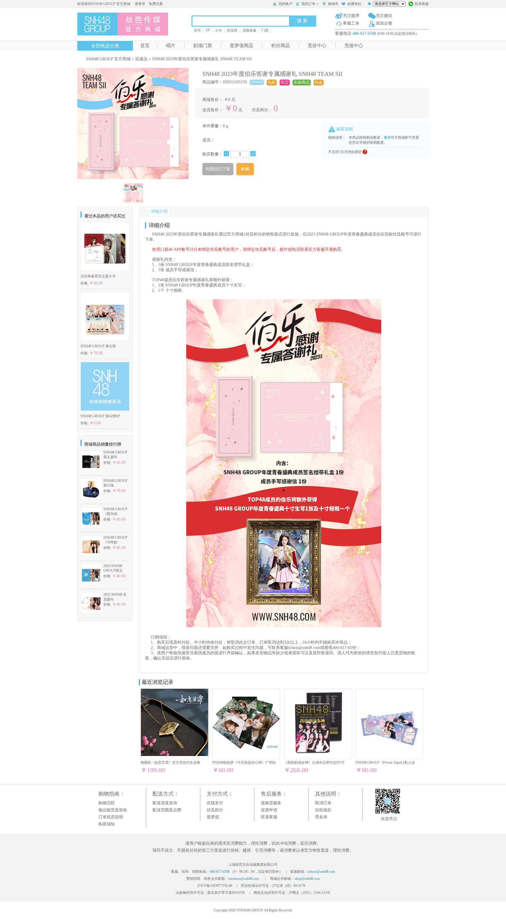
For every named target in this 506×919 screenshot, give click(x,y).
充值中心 (353, 45)
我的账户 (285, 4)
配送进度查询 (165, 803)
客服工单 (351, 23)
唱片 (170, 45)
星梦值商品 (241, 45)
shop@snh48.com (307, 879)
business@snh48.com (243, 879)
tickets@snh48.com (304, 647)
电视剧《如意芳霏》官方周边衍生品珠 (170, 762)
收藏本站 (354, 4)
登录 (387, 137)
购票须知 (106, 824)
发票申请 (269, 810)
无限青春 (249, 30)
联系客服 (422, 4)
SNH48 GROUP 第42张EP (100, 416)
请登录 (140, 4)
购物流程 (106, 803)
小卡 (218, 30)
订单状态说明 (110, 817)
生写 (197, 30)
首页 (145, 45)
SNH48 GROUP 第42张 (98, 346)
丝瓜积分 (215, 810)
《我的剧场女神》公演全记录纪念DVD (314, 762)
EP (208, 30)
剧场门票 (202, 45)
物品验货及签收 (112, 810)
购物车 (333, 4)
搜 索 (302, 20)
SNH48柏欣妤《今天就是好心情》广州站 (244, 762)
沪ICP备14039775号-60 (214, 886)
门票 (265, 30)
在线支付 (215, 803)
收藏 (245, 169)
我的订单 (308, 4)
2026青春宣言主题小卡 (98, 276)
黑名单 (321, 817)
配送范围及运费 (167, 810)
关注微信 (384, 15)
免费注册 (156, 4)
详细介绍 (159, 211)
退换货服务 (271, 803)
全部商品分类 (105, 45)
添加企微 (384, 23)
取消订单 (323, 803)
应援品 (141, 59)
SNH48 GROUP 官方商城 (108, 59)
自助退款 (323, 810)
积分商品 (280, 45)
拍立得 (232, 30)
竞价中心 (317, 45)
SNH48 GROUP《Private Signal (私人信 (385, 762)
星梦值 (213, 817)
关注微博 (351, 15)
